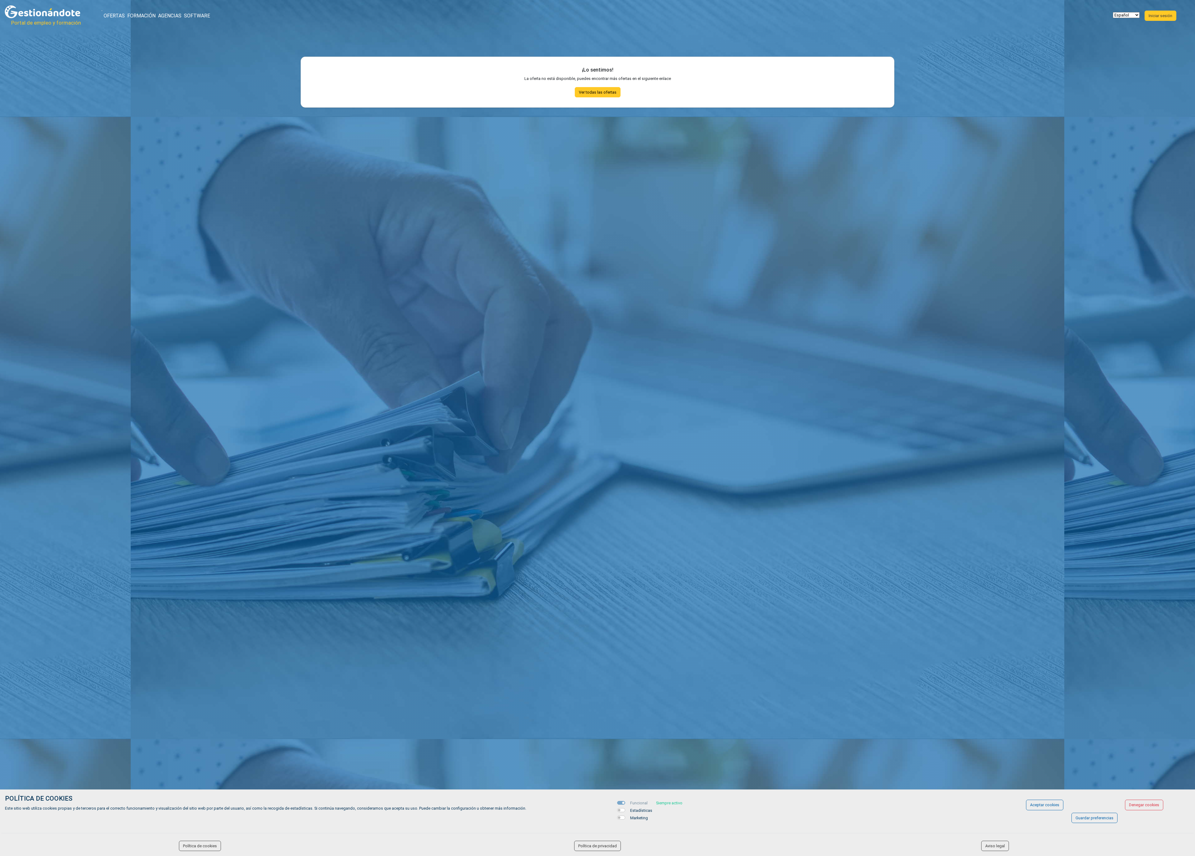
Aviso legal (995, 846)
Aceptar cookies (1044, 804)
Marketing (639, 818)
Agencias (169, 16)
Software (197, 16)
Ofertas (114, 16)
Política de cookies (200, 846)
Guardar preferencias (1094, 818)
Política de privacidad (597, 846)
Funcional (639, 803)
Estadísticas (641, 810)
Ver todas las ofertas (597, 92)
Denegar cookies (1144, 804)
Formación (141, 16)
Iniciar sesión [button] (1160, 15)
